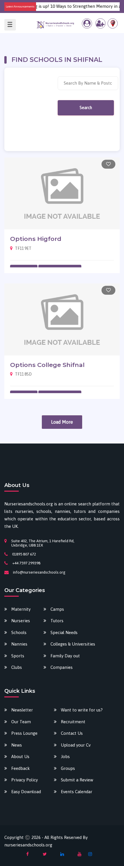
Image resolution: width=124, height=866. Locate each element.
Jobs (65, 756)
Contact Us (72, 733)
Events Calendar (76, 791)
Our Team (21, 721)
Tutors (56, 620)
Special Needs (64, 632)
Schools (19, 632)
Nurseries (20, 620)
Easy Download (26, 791)
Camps (57, 609)
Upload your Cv (76, 745)
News (16, 745)
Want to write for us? (82, 709)
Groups (68, 768)
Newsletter (22, 709)
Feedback (20, 768)
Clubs (16, 667)
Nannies (19, 644)
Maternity (21, 609)
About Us (20, 756)
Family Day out (65, 655)
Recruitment (73, 721)
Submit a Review (77, 779)
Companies (61, 667)
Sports (17, 655)
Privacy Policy (24, 779)
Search (86, 107)
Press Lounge (24, 733)
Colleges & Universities (72, 644)
